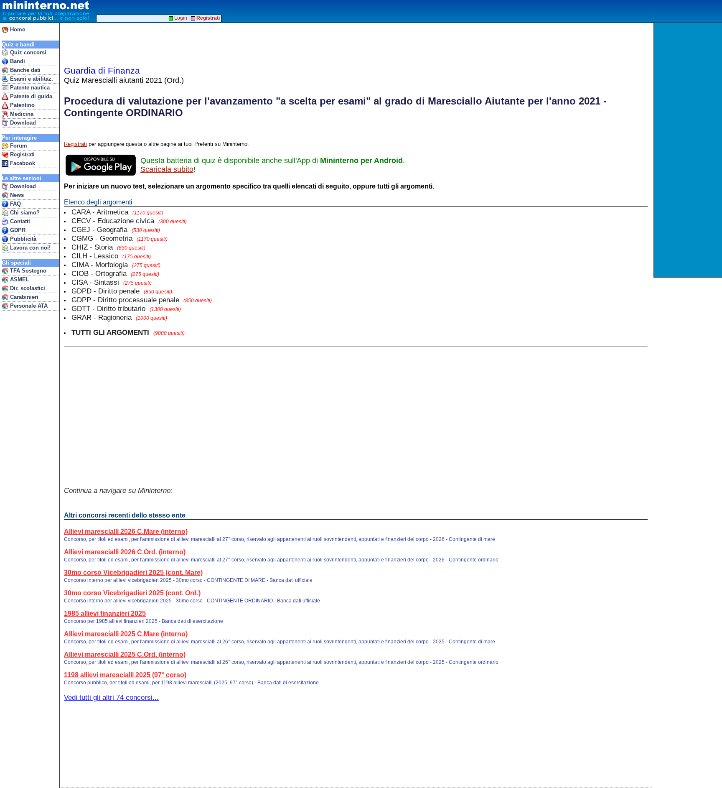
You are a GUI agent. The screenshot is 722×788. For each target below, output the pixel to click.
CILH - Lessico (111, 256)
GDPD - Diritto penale (121, 291)
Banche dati (24, 70)
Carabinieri (23, 297)
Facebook (21, 163)
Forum (17, 146)
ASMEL (18, 279)
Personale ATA (28, 306)
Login (180, 18)
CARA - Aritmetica (117, 212)
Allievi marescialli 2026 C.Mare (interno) (126, 531)
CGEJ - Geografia (115, 229)
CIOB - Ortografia (115, 273)
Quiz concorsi (27, 52)
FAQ (14, 204)
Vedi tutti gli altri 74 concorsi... (111, 697)
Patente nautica (29, 87)
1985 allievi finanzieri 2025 (105, 613)
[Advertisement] (689, 150)
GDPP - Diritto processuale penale (141, 300)
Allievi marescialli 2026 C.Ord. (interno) (125, 552)
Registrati (21, 154)
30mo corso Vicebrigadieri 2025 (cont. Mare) (133, 572)
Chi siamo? (24, 212)
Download (22, 123)
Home (16, 29)
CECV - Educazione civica (129, 221)
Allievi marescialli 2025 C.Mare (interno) (126, 634)
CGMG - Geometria (119, 238)
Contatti (19, 221)
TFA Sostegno (27, 271)
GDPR (16, 230)
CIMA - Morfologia (115, 264)
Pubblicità (22, 239)
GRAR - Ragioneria (119, 317)
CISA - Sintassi (111, 282)
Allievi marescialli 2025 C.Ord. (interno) (125, 654)
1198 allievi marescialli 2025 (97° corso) (125, 674)
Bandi (16, 61)
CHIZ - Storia (108, 247)
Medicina (20, 114)
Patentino (21, 105)
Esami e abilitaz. (30, 79)
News (16, 195)
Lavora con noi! (29, 248)
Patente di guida (30, 96)
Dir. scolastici (26, 288)
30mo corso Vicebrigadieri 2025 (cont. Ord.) (132, 593)
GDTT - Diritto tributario (126, 308)
